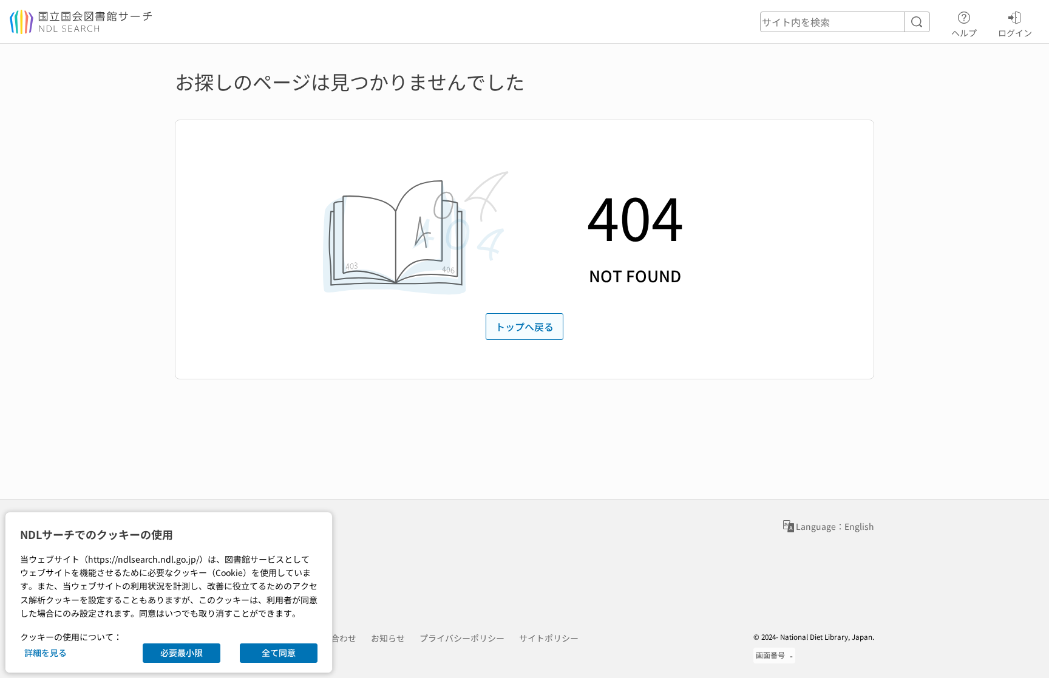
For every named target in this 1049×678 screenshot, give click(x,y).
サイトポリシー (549, 638)
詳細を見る (45, 652)
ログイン (1015, 32)
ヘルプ (964, 32)
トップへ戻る (524, 326)
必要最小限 (181, 652)
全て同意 (279, 652)
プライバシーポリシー (461, 638)
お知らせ (388, 638)
